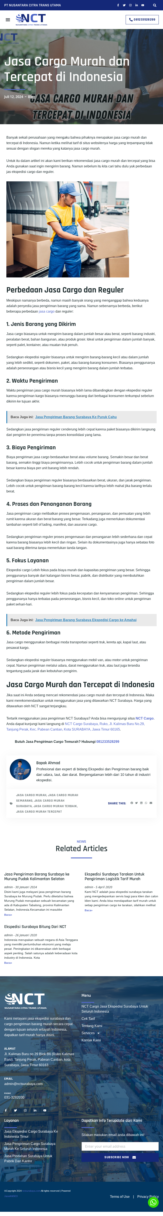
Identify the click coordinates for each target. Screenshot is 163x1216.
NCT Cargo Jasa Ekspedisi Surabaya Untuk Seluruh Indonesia (115, 1009)
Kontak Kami (91, 1040)
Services (88, 1033)
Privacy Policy (148, 1196)
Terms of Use (120, 1196)
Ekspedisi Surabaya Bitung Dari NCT (35, 926)
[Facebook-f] (118, 5)
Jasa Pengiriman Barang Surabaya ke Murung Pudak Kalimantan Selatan (36, 876)
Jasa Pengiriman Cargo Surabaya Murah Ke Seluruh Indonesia (29, 1146)
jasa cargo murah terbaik (55, 806)
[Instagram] (130, 5)
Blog (31, 96)
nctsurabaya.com (31, 1191)
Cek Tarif (88, 1018)
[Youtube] (142, 5)
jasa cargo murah (31, 795)
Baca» (8, 914)
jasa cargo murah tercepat (39, 811)
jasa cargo (47, 311)
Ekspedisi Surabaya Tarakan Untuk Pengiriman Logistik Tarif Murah (114, 876)
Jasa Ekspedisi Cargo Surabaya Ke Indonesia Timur (31, 1134)
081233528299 (107, 741)
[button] (154, 5)
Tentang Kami (92, 1026)
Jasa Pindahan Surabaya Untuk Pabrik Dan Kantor (28, 1158)
